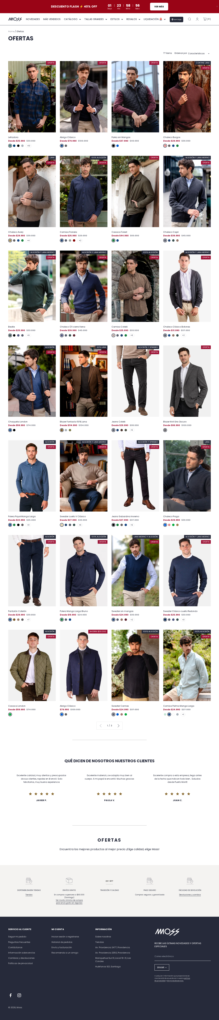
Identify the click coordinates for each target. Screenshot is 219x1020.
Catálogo (71, 19)
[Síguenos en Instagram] (19, 995)
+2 (80, 240)
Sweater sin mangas (122, 611)
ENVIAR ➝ (161, 967)
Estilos (115, 19)
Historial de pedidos (61, 942)
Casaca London (16, 705)
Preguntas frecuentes (19, 942)
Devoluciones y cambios (190, 894)
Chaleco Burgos (171, 137)
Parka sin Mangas (121, 137)
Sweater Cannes (120, 705)
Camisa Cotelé (119, 326)
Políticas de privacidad (20, 963)
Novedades (33, 19)
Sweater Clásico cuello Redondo (180, 611)
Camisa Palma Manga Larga (178, 705)
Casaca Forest (119, 232)
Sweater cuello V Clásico (73, 516)
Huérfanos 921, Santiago (108, 966)
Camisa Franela (68, 232)
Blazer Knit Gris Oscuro (174, 421)
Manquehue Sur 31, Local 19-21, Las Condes (113, 960)
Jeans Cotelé (118, 421)
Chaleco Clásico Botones (176, 326)
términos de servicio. (175, 981)
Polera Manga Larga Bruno (74, 611)
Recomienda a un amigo (64, 952)
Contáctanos (15, 947)
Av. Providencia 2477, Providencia (112, 947)
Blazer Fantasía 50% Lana (73, 421)
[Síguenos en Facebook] (10, 995)
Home (11, 31)
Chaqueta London (18, 421)
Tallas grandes (94, 19)
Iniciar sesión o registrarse (65, 936)
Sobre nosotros (103, 936)
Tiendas (29, 894)
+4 (28, 240)
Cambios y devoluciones (21, 958)
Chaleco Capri (171, 232)
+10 (28, 146)
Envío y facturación (61, 947)
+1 (183, 714)
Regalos (131, 19)
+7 (28, 619)
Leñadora (13, 137)
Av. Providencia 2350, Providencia (112, 952)
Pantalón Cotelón (17, 611)
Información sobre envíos (21, 952)
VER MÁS (159, 6)
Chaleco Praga (171, 516)
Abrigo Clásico (67, 137)
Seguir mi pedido (17, 936)
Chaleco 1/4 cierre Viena (72, 326)
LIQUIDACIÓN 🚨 (153, 19)
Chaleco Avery (15, 232)
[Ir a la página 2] (118, 725)
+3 (28, 525)
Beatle (11, 326)
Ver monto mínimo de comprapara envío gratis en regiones (69, 901)
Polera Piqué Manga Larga (22, 516)
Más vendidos (52, 19)
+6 (28, 335)
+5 (132, 430)
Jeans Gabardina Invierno (125, 516)
